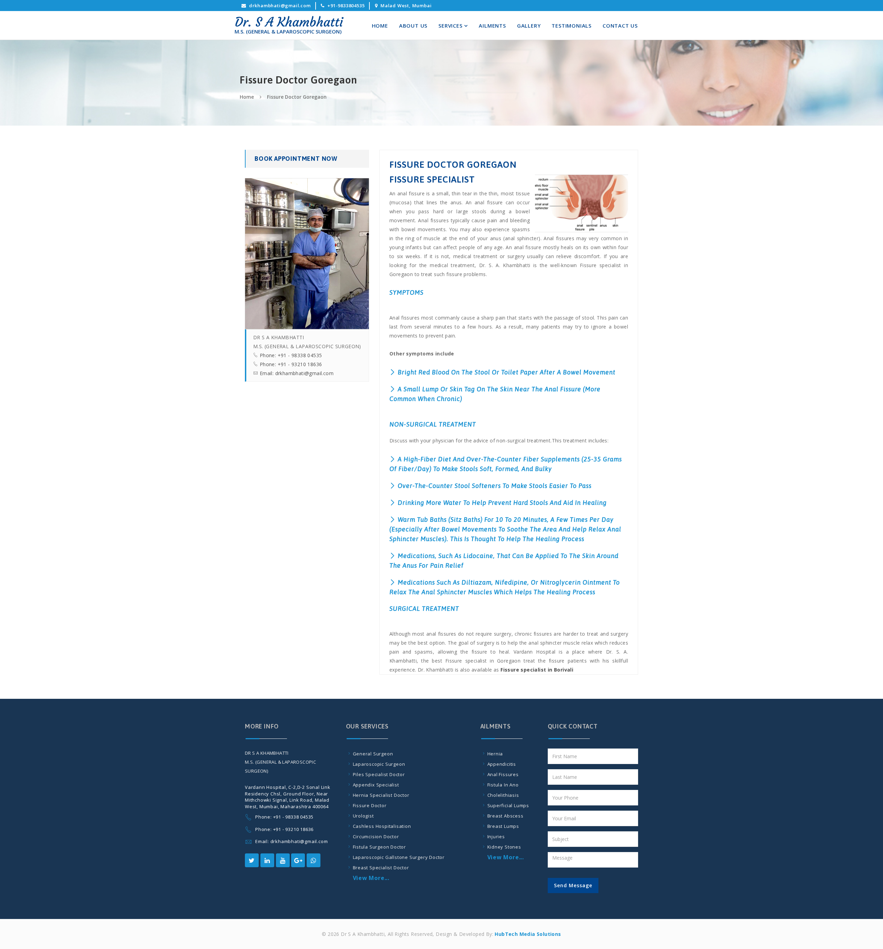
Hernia (495, 754)
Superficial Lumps (508, 805)
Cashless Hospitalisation (382, 826)
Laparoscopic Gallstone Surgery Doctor (399, 857)
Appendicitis (501, 764)
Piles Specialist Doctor (379, 774)
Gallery (529, 25)
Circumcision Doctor (376, 836)
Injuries (496, 836)
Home (380, 25)
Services (450, 25)
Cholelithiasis (503, 795)
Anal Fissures (503, 774)
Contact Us (620, 25)
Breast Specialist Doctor (381, 867)
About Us (413, 25)
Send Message (573, 885)
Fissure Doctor (370, 805)
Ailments (492, 25)
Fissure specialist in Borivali (536, 669)
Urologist (363, 816)
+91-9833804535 (346, 5)
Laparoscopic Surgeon (379, 764)
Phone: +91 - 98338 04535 (291, 355)
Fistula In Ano (503, 785)
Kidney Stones (504, 847)
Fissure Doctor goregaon (297, 97)
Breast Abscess (505, 816)
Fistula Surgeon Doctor (379, 847)
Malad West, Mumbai (405, 5)
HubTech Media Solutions (527, 934)
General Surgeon (373, 754)
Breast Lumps (503, 826)
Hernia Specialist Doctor (381, 795)
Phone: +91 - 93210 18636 (291, 364)
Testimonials (572, 25)
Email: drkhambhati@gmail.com (297, 373)
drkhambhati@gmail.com (280, 5)
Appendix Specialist (376, 785)
